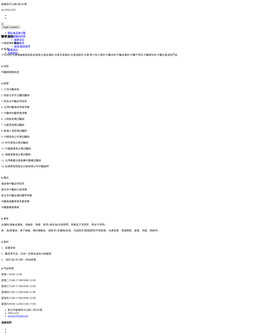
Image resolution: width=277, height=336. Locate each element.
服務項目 (19, 39)
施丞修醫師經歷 (17, 36)
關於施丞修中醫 (17, 33)
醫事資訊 (13, 49)
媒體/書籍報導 (22, 46)
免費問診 (13, 53)
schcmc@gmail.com (18, 316)
